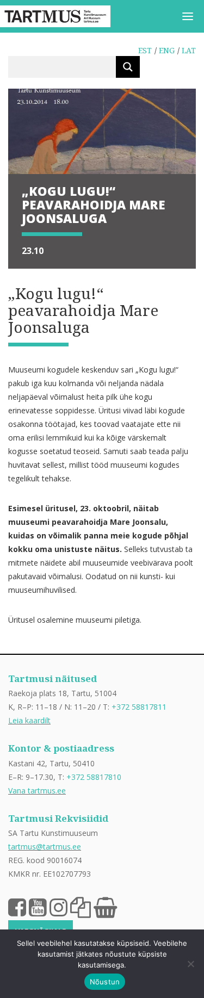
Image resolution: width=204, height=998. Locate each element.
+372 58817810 (93, 777)
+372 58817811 (139, 707)
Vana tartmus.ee (37, 790)
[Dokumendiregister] (80, 906)
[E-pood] (105, 906)
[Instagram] (58, 906)
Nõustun (105, 981)
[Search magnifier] (128, 67)
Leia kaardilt (29, 720)
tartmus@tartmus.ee (44, 846)
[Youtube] (38, 906)
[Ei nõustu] (190, 963)
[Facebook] (17, 906)
